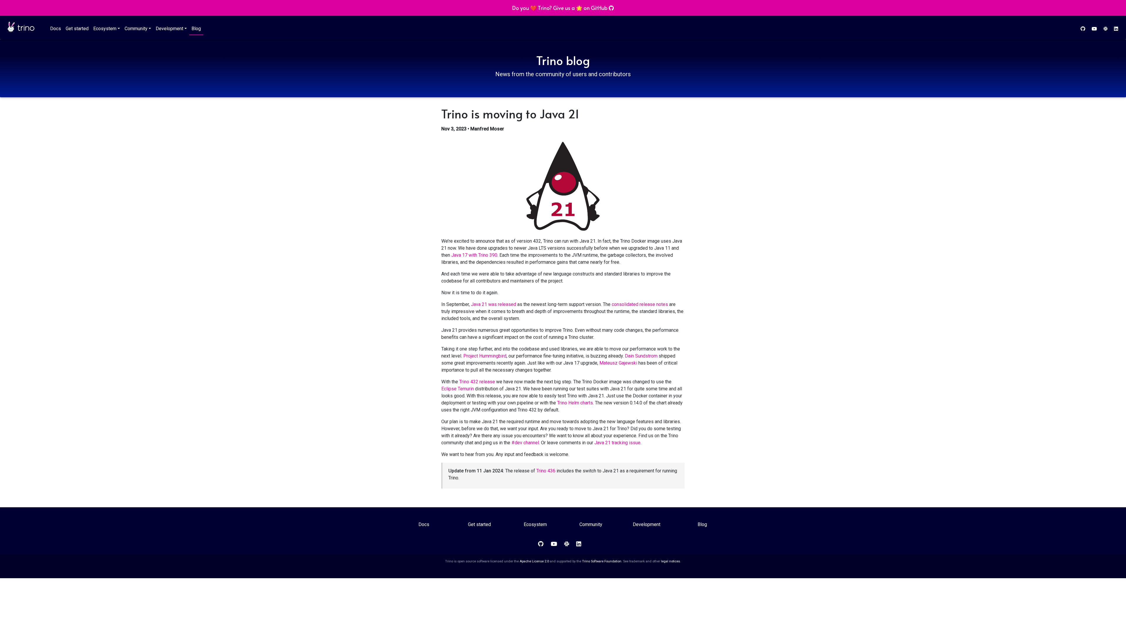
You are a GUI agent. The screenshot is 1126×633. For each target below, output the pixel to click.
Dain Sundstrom (641, 356)
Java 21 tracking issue (617, 442)
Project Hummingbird (484, 356)
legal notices (670, 561)
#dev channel (525, 442)
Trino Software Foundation (601, 561)
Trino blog (563, 60)
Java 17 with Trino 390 (474, 255)
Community (136, 28)
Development (169, 28)
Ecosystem (104, 28)
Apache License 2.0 (534, 561)
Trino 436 (545, 471)
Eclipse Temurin (457, 389)
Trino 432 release (477, 381)
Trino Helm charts (575, 403)
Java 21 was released (493, 304)
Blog (196, 28)
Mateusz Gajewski (618, 363)
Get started (77, 28)
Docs (55, 28)
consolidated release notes (640, 304)
